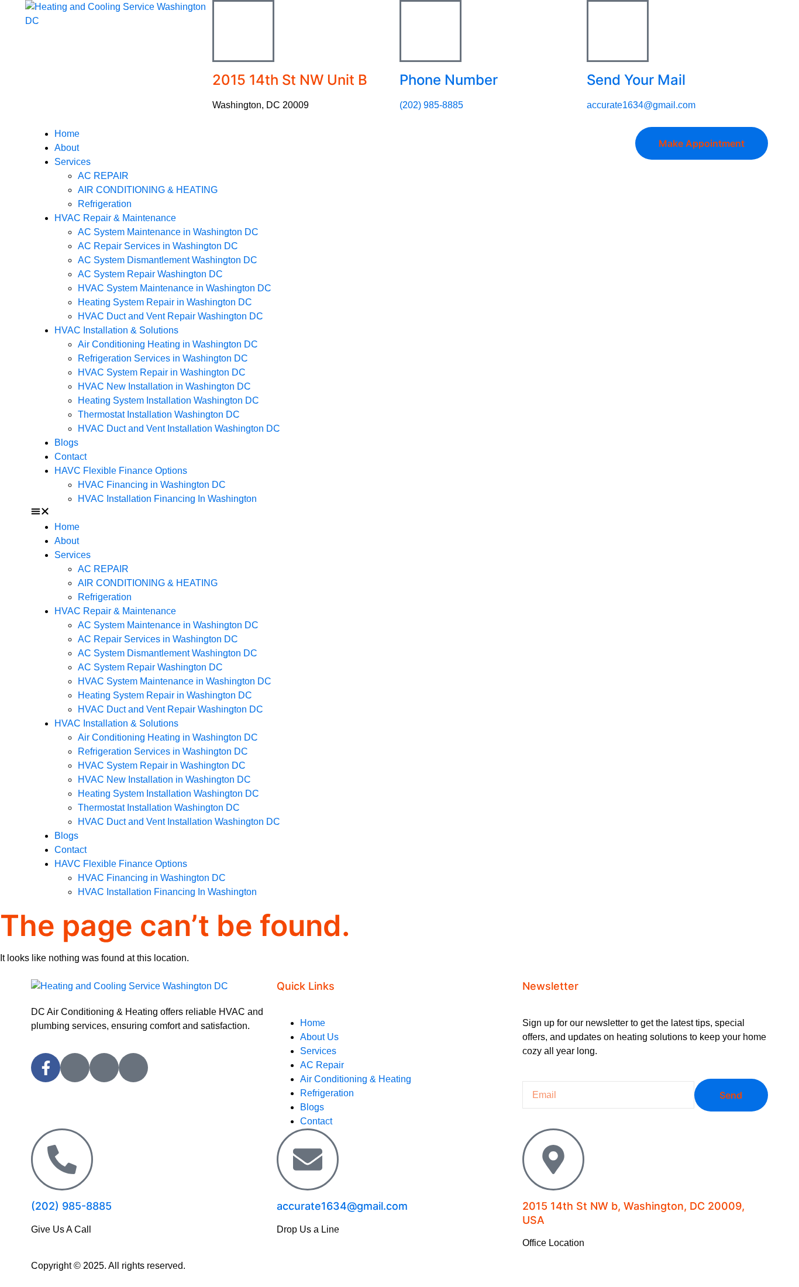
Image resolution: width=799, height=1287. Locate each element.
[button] (215, 513)
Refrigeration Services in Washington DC (163, 358)
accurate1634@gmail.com (641, 105)
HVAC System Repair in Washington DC (162, 372)
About (66, 148)
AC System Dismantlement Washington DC (167, 260)
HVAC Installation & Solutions (116, 330)
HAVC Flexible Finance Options (120, 471)
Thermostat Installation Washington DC (159, 414)
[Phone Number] (430, 31)
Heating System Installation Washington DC (168, 400)
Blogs (66, 443)
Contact (70, 457)
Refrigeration (105, 204)
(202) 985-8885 (431, 105)
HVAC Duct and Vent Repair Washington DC (170, 316)
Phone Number (448, 79)
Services (72, 162)
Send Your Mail (636, 79)
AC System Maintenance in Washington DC (168, 232)
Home (67, 134)
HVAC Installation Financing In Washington (167, 499)
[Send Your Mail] (618, 31)
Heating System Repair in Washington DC (165, 302)
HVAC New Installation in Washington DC (164, 386)
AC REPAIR (103, 176)
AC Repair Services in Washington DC (158, 246)
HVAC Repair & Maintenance (115, 218)
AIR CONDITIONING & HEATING (148, 190)
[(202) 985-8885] (62, 1159)
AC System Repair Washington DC (150, 274)
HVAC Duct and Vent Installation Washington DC (179, 428)
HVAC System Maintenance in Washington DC (174, 288)
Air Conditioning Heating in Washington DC (168, 344)
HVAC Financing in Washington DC (152, 485)
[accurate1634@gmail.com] (308, 1159)
